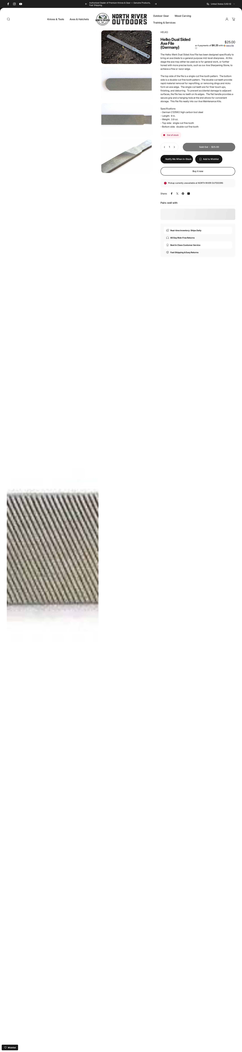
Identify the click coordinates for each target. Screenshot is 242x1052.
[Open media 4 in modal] (126, 120)
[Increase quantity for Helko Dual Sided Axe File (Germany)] (175, 147)
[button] (215, 46)
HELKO (164, 32)
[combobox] (221, 4)
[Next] (156, 4)
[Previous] (86, 4)
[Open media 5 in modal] (126, 156)
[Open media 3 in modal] (126, 83)
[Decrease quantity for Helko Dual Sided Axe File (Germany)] (164, 147)
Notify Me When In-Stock (178, 159)
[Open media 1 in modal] (52, 539)
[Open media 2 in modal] (126, 47)
